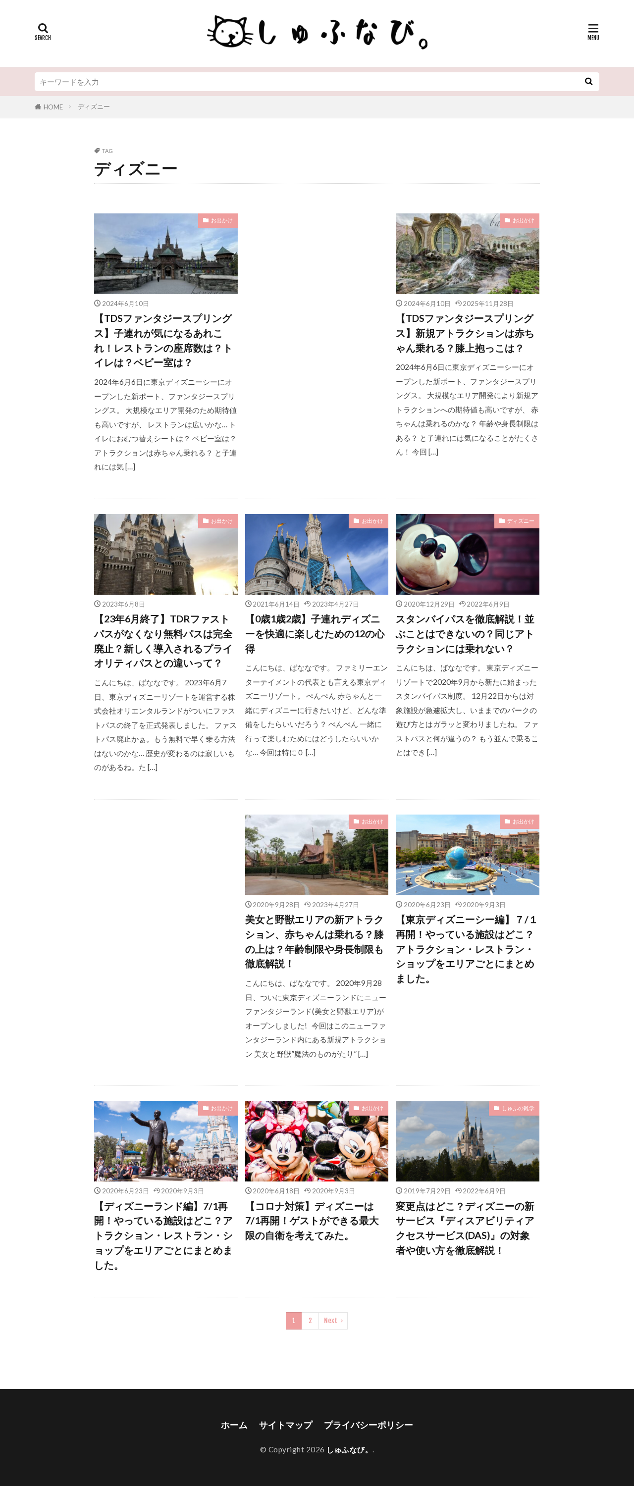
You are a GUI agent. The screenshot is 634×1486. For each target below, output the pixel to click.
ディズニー (94, 106)
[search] (588, 81)
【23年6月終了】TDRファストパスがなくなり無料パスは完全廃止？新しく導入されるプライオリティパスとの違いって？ (163, 640)
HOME (53, 107)
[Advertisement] (317, 292)
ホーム (234, 1425)
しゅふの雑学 (518, 1108)
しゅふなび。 (349, 1449)
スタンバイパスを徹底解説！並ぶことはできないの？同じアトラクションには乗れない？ (465, 633)
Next (330, 1321)
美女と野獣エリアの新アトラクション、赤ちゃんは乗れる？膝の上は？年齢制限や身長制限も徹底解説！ (314, 941)
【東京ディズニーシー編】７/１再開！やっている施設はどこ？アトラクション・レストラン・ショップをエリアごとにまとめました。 (467, 948)
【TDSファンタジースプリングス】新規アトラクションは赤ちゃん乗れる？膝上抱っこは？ (465, 332)
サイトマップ (286, 1425)
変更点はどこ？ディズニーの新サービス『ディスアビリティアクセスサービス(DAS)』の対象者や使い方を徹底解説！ (465, 1228)
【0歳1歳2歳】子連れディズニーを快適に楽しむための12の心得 (315, 633)
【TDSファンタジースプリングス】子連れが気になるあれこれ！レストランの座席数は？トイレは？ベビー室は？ (163, 340)
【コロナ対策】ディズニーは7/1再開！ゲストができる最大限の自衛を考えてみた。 (312, 1220)
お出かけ (222, 220)
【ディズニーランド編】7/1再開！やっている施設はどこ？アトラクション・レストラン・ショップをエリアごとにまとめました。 (163, 1235)
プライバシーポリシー (368, 1425)
